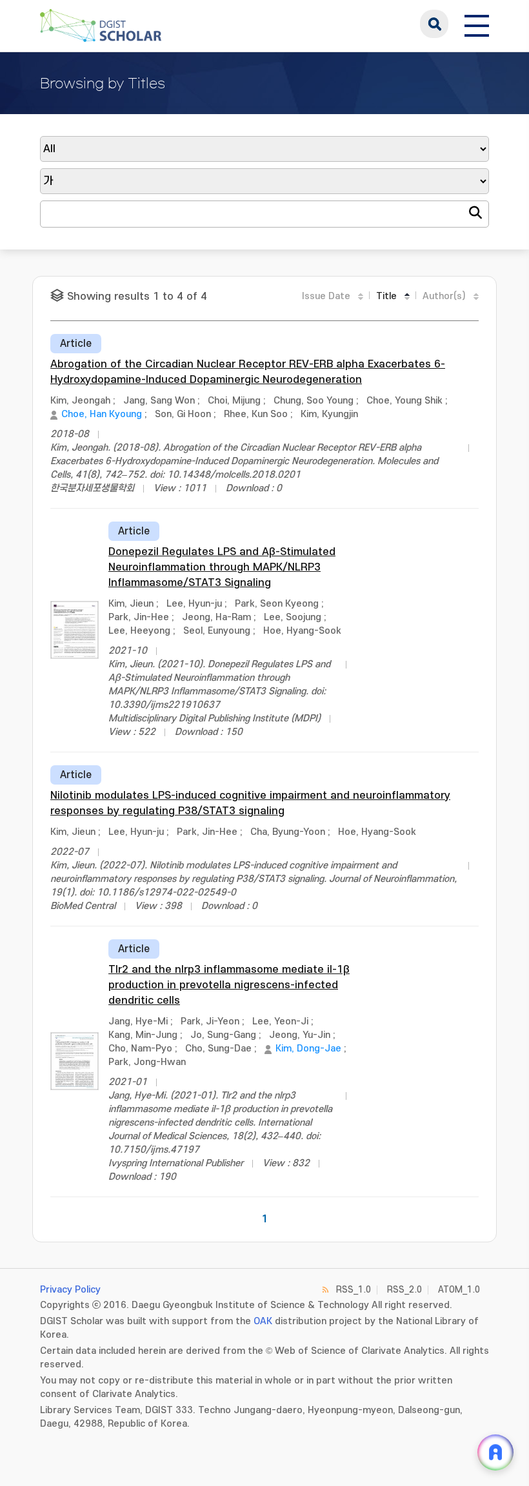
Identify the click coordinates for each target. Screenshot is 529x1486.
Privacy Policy (70, 1289)
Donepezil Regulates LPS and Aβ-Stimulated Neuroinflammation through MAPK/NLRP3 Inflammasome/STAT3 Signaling (221, 567)
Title (386, 296)
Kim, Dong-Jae (308, 1048)
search (434, 24)
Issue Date (326, 296)
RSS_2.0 (404, 1290)
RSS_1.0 (353, 1290)
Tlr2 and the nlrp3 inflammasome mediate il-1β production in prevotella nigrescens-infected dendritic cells (229, 985)
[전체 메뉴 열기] (476, 24)
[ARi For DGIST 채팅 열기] (495, 1452)
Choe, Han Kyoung (101, 414)
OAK (263, 1321)
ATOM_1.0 (459, 1290)
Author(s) (444, 296)
